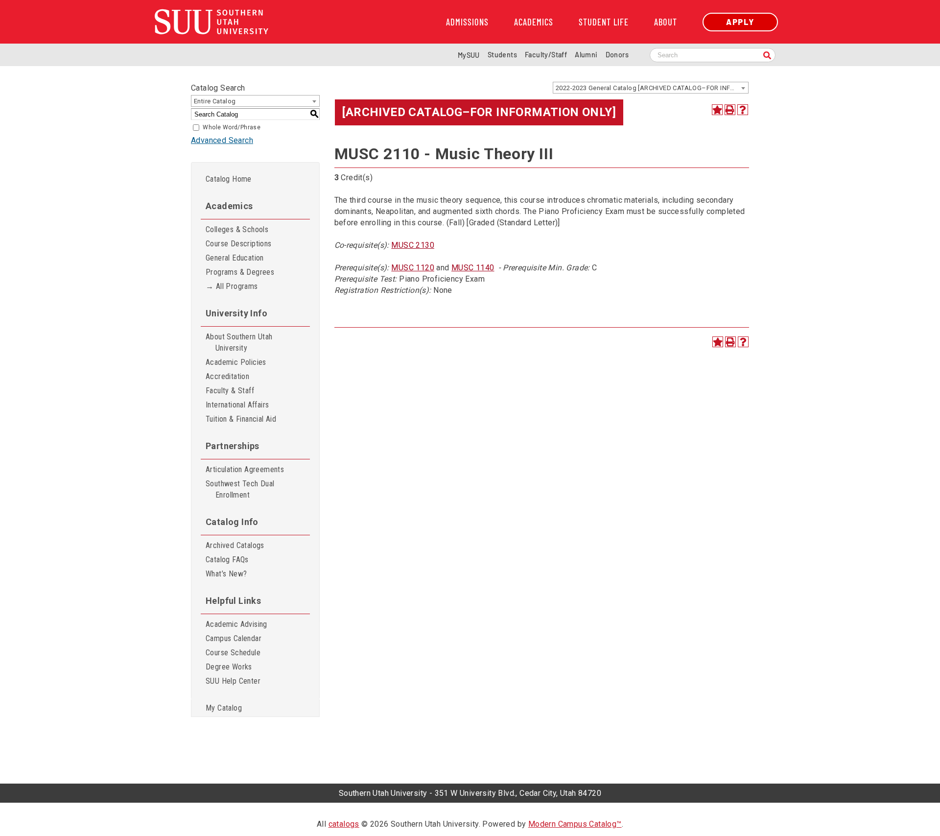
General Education (235, 258)
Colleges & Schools (237, 229)
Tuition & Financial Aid (241, 419)
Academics (533, 22)
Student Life (604, 22)
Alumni (586, 54)
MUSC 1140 (472, 267)
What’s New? (226, 573)
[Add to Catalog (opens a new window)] (717, 109)
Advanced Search (222, 140)
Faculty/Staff (546, 54)
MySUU (469, 55)
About (665, 22)
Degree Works (229, 666)
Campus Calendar (233, 638)
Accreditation (227, 376)
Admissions (467, 22)
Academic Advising (236, 624)
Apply (740, 21)
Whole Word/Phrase (231, 127)
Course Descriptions (239, 243)
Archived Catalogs (235, 545)
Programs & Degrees (240, 272)
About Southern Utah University (239, 342)
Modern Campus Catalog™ (575, 824)
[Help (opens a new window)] (742, 109)
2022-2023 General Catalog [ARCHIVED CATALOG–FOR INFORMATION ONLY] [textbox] (652, 88)
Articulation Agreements (245, 469)
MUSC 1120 (412, 267)
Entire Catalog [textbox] (215, 101)
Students (502, 54)
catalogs (344, 824)
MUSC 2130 (412, 245)
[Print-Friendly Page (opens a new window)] (730, 109)
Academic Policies (236, 362)
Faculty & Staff (230, 390)
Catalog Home (229, 179)
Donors (617, 54)
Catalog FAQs (227, 559)
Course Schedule (233, 652)
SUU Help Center (233, 681)
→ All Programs (232, 286)
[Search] (767, 56)
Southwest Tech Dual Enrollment (240, 489)
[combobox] (651, 88)
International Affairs (237, 404)
